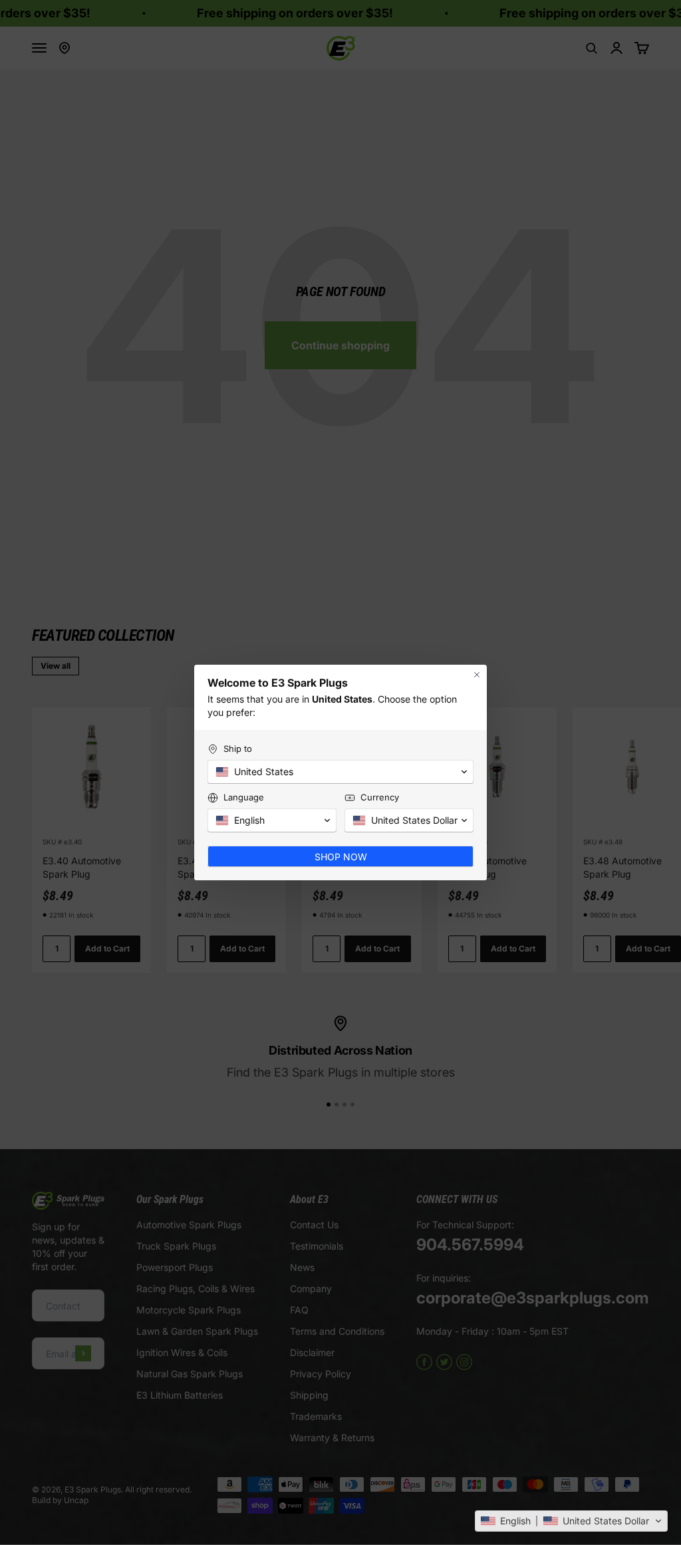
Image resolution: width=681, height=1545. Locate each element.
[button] (571, 1521)
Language (243, 797)
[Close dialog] (477, 674)
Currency (379, 797)
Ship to (237, 748)
